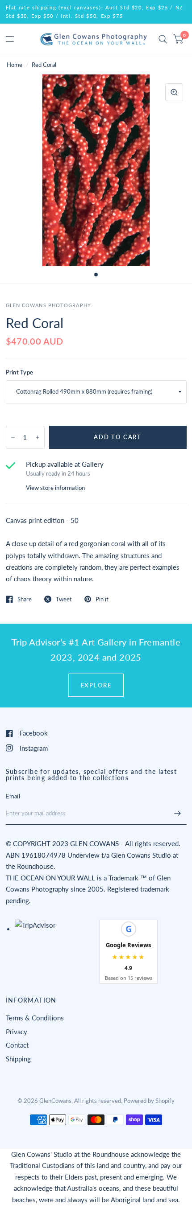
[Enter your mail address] (178, 813)
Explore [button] (96, 685)
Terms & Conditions (35, 1018)
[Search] (162, 39)
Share (24, 599)
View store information (55, 488)
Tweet (64, 599)
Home (14, 64)
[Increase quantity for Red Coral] (37, 437)
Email (13, 796)
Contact (17, 1045)
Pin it (102, 599)
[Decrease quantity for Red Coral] (13, 437)
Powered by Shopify (149, 1100)
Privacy (16, 1032)
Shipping (18, 1059)
